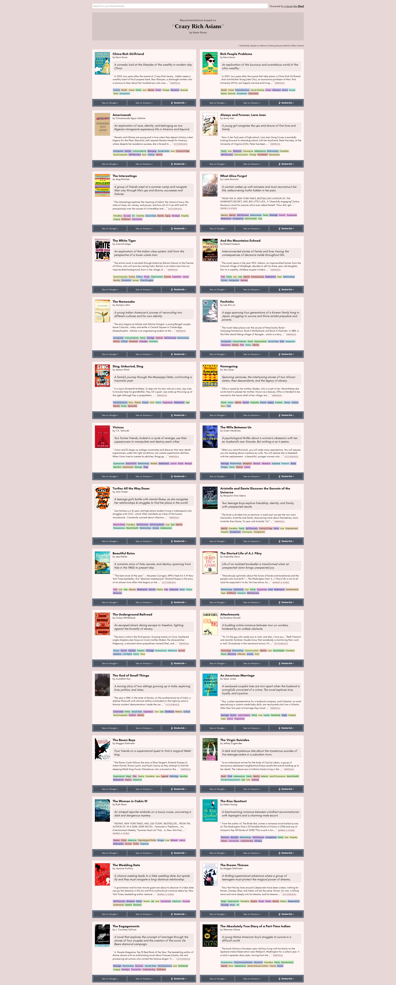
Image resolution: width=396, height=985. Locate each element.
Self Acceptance (157, 524)
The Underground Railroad (132, 614)
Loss (260, 218)
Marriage (273, 215)
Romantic (137, 905)
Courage (150, 650)
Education (258, 962)
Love (144, 90)
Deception (247, 463)
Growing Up (248, 151)
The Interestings (125, 176)
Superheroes (128, 467)
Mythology (174, 776)
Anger (284, 715)
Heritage (150, 338)
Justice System (244, 715)
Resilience (172, 650)
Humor (285, 90)
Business (184, 90)
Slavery (287, 402)
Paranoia (285, 463)
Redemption (226, 218)
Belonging (152, 151)
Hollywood (174, 589)
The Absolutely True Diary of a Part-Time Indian (255, 926)
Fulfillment (126, 219)
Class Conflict (157, 277)
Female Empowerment (230, 779)
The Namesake (124, 301)
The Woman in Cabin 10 (130, 801)
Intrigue (224, 467)
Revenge (138, 467)
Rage (146, 467)
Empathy (185, 216)
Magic (128, 776)
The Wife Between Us (236, 427)
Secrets (152, 589)
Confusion (153, 341)
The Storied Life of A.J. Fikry (241, 553)
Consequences (257, 277)
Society (135, 280)
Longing (116, 219)
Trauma (145, 402)
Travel (115, 93)
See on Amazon (143, 102)
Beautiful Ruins (124, 553)
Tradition (159, 338)
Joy (152, 901)
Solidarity (117, 654)
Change (165, 90)
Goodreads (180, 144)
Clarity (232, 467)
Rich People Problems (236, 54)
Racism (128, 151)
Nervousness (274, 154)
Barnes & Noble (228, 208)
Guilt (152, 402)
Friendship (284, 151)
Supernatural (118, 776)
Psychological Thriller (147, 840)
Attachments (229, 614)
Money (224, 93)
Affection (241, 654)
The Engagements (126, 926)
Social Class (151, 216)
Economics (126, 280)
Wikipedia (175, 83)
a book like (294, 6)
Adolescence (260, 151)
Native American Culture (258, 966)
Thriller (136, 844)
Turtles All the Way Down (131, 488)
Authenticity (118, 905)
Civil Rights (127, 654)
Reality (268, 901)
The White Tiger (124, 240)
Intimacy (258, 841)
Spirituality (132, 406)
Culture (116, 90)
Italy (166, 589)
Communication (241, 154)
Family (138, 90)
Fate (223, 277)
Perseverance (119, 528)
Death (223, 776)
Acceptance (238, 218)
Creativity (140, 216)
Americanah (122, 115)
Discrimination (261, 341)
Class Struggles (146, 280)
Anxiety (156, 528)
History (248, 345)
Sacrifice (117, 467)
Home (276, 528)
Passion (224, 841)
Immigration (118, 151)
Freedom (279, 402)
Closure (239, 467)
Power (158, 90)
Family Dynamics (242, 90)
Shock (293, 463)
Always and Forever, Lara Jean (243, 115)
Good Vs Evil (131, 463)
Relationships (272, 151)
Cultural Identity (139, 151)
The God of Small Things (131, 675)
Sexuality (234, 837)
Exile (282, 341)
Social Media (278, 650)
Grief (270, 589)
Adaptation (290, 341)
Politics (139, 277)
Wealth (124, 90)
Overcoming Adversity (243, 962)
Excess (292, 90)
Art (133, 216)
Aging (167, 216)
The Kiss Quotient (233, 801)
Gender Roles (163, 151)
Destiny (160, 589)
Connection (137, 219)
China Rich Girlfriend (128, 54)
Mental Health (251, 218)
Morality (116, 280)
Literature (241, 593)
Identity (151, 90)
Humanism (133, 341)
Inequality (254, 402)
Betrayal (188, 463)
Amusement (125, 93)
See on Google (109, 102)
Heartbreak (275, 715)
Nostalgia (176, 216)
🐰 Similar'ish (177, 102)
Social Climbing (257, 90)
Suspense (276, 463)
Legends (164, 776)
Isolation (264, 776)
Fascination (253, 93)
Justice (186, 277)
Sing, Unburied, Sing (128, 366)
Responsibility (293, 901)
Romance (175, 90)
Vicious (118, 427)
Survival (167, 277)
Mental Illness (119, 524)
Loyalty (266, 715)
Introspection (259, 532)
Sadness (244, 280)
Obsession (266, 463)
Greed (131, 90)
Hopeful (128, 905)
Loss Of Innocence (277, 776)
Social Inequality (120, 154)
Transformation (292, 589)
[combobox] (180, 6)
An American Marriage (237, 675)
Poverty (132, 277)
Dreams (235, 345)
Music (182, 589)
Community (238, 589)
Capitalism (176, 277)
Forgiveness (292, 215)
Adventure (137, 779)
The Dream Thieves (234, 865)
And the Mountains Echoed (240, 240)
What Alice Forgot (233, 176)
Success (127, 216)
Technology (226, 650)
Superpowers (118, 463)
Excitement (262, 154)
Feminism (139, 966)
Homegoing (229, 366)
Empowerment (292, 528)
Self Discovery (134, 154)
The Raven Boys (124, 740)
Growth (282, 215)
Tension (146, 901)
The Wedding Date (126, 865)
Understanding (247, 841)
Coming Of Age (182, 151)
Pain (229, 406)
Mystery (128, 779)
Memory (224, 215)
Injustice (132, 650)
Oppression (226, 345)
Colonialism (118, 711)
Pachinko (227, 301)
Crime (123, 840)
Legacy (271, 402)
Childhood (169, 711)
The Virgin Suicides (234, 740)
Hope (279, 277)
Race (144, 154)
